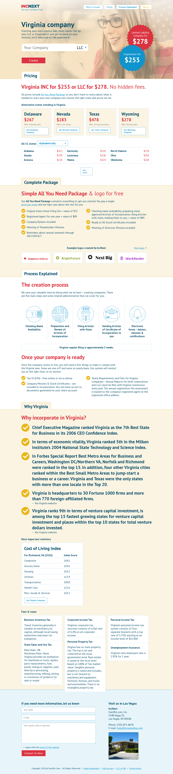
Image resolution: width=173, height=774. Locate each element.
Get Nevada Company (68, 130)
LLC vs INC (121, 768)
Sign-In (146, 7)
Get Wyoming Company (129, 131)
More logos (139, 248)
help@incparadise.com (130, 728)
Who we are (108, 768)
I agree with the (41, 747)
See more (85, 171)
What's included (93, 7)
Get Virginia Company (35, 600)
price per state (29, 204)
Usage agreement (91, 768)
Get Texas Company (99, 130)
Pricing (109, 7)
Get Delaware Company (32, 131)
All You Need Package (53, 94)
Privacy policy (135, 768)
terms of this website (49, 747)
